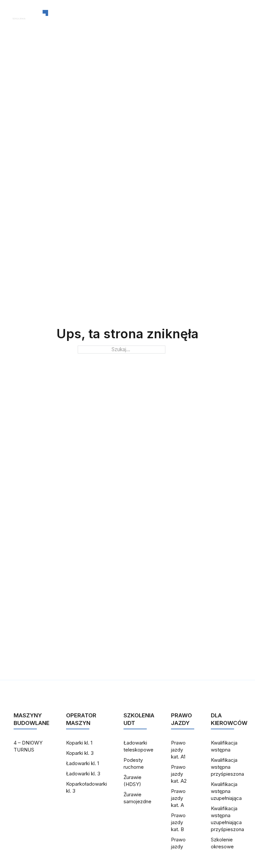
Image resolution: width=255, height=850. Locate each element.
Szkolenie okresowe (222, 843)
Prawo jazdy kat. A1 (178, 750)
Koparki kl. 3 (80, 753)
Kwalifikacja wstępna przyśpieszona (227, 767)
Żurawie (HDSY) (132, 780)
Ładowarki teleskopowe (138, 746)
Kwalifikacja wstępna (224, 746)
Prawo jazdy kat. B (178, 822)
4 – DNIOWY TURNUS (28, 746)
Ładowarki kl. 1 (82, 763)
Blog (81, 18)
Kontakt (115, 18)
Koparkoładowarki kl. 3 (86, 787)
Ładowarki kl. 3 (83, 773)
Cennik (152, 18)
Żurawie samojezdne (137, 798)
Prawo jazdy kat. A (178, 798)
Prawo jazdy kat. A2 (179, 774)
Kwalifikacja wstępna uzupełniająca (226, 791)
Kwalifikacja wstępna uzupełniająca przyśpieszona (227, 818)
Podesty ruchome (134, 763)
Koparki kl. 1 (79, 743)
